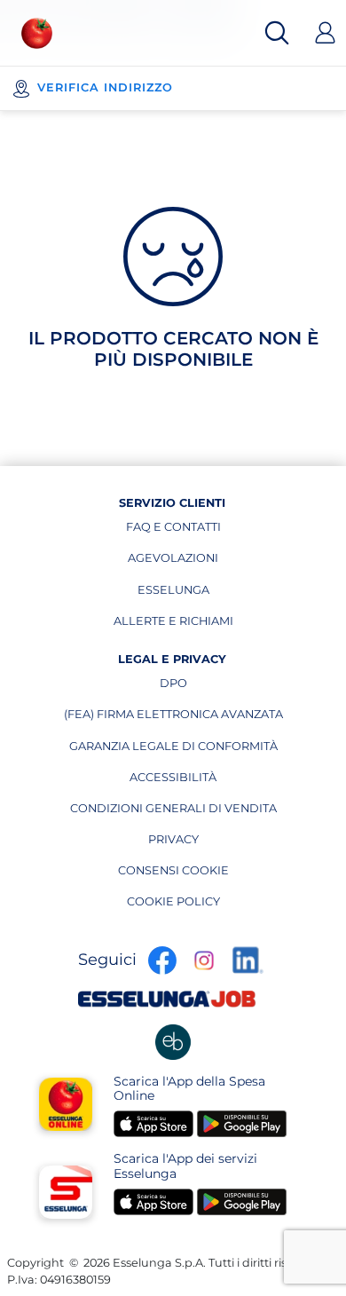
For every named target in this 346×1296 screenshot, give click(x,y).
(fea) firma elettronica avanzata (173, 718)
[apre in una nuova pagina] (173, 1042)
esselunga (185, 594)
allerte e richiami (173, 625)
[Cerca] (276, 33)
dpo (221, 687)
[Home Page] (36, 33)
